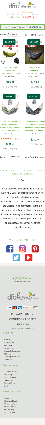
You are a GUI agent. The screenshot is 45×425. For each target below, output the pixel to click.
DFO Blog (8, 375)
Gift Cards (8, 345)
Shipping (7, 354)
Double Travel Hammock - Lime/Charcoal (9, 70)
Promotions (8, 348)
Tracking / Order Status (12, 357)
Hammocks (8, 398)
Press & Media (9, 383)
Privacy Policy (22, 313)
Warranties (8, 360)
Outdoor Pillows (10, 407)
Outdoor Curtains (10, 404)
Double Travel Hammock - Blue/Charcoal (33, 70)
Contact (7, 340)
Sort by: (3, 34)
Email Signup (9, 342)
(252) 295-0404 (23, 278)
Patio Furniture (9, 412)
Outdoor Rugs (9, 410)
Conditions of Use (22, 319)
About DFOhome (10, 372)
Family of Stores (10, 377)
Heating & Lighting (11, 401)
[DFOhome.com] (22, 5)
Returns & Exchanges (12, 351)
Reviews (7, 386)
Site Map (22, 324)
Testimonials (8, 380)
